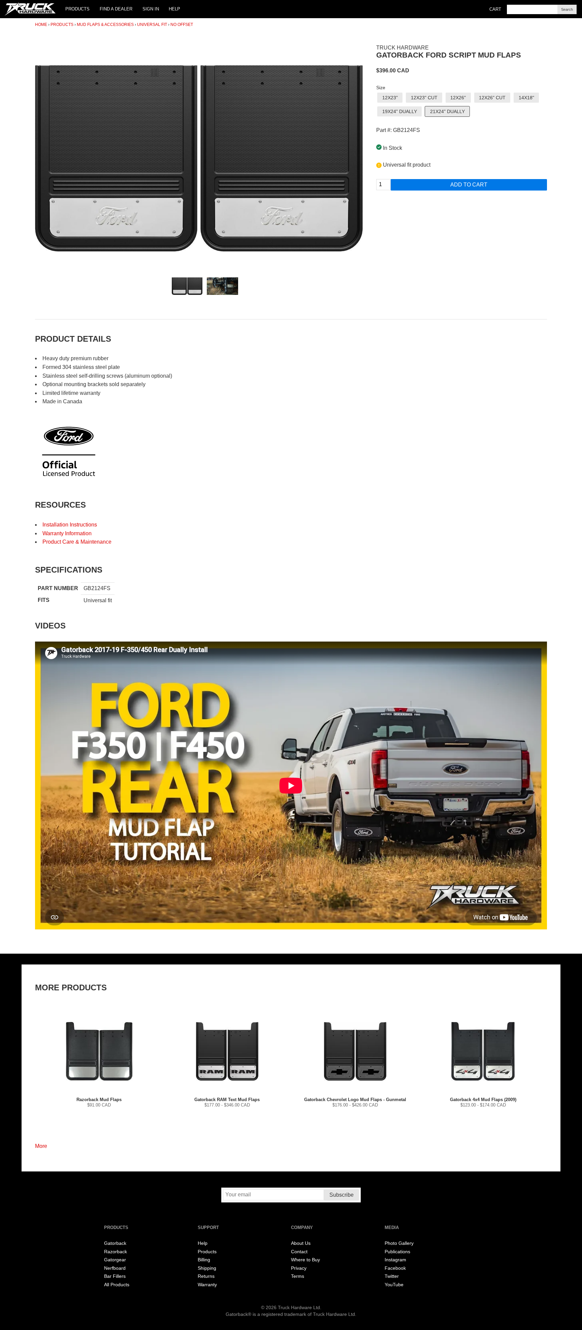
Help (174, 8)
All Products (116, 1284)
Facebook (395, 1268)
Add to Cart (468, 184)
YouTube (394, 1284)
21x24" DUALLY (447, 111)
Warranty (207, 1284)
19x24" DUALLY (399, 111)
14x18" (526, 97)
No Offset (181, 24)
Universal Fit (152, 24)
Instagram (395, 1259)
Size (380, 87)
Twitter (392, 1276)
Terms (297, 1276)
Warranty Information (67, 533)
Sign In (150, 8)
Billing (204, 1259)
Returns (206, 1276)
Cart (495, 9)
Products (77, 8)
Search (567, 9)
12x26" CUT (492, 97)
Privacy (298, 1268)
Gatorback (115, 1243)
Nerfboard (115, 1268)
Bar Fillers (115, 1276)
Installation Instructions (69, 524)
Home (41, 24)
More (41, 1146)
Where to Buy (305, 1259)
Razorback (115, 1251)
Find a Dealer (116, 8)
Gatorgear (115, 1259)
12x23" (390, 97)
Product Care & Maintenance (76, 542)
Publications (397, 1251)
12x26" (458, 97)
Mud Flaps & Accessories (105, 24)
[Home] (30, 9)
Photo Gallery (399, 1243)
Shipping (207, 1268)
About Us (301, 1243)
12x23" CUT (424, 97)
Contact (299, 1251)
